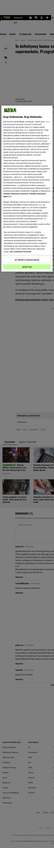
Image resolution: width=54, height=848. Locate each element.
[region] (27, 189)
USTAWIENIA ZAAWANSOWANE (27, 260)
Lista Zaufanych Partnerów (20, 252)
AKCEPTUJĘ (27, 267)
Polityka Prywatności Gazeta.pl (15, 194)
